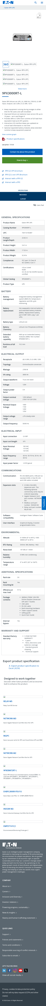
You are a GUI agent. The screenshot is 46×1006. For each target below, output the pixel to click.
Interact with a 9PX (12, 182)
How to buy (21, 160)
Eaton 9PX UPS (9, 8)
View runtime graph (9, 134)
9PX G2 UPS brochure (14, 171)
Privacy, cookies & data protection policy (18, 989)
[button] (44, 503)
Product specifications (15, 139)
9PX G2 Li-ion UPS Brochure (16, 174)
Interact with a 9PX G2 (14, 178)
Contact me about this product (22, 152)
